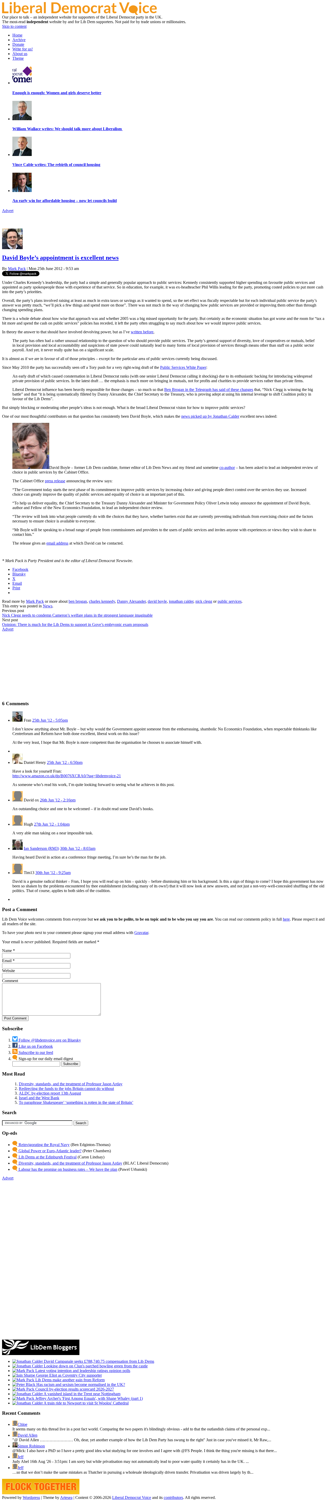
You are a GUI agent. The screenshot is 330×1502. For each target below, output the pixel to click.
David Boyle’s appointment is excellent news (60, 257)
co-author (227, 467)
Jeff (20, 1457)
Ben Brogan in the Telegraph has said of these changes (208, 389)
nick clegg (203, 601)
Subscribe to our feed (35, 1052)
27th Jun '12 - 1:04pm (52, 824)
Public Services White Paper (183, 367)
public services (230, 601)
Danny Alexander (131, 601)
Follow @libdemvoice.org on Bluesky (49, 1040)
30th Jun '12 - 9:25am (53, 872)
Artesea (66, 1497)
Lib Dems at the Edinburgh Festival (47, 1157)
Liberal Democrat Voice (131, 1497)
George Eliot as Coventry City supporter (68, 1375)
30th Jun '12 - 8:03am (77, 848)
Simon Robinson (31, 1446)
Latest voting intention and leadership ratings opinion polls (82, 1370)
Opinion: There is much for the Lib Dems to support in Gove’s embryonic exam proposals (75, 624)
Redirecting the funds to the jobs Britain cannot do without (66, 1088)
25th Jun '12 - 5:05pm (50, 720)
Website (8, 970)
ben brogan (78, 601)
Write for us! (22, 49)
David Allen (27, 1435)
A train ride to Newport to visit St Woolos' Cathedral (86, 1403)
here (286, 919)
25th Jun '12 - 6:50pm (64, 762)
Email (7, 960)
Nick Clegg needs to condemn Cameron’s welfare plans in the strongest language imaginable (77, 615)
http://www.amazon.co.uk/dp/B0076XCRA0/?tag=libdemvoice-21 (66, 776)
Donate (18, 44)
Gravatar (141, 932)
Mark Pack (17, 268)
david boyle (157, 601)
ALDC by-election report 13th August (50, 1093)
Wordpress (31, 1497)
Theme (18, 58)
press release (55, 481)
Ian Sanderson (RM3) (41, 848)
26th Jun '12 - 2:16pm (58, 800)
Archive (19, 40)
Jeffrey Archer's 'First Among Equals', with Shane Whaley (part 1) (88, 1398)
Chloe (22, 1424)
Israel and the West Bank (39, 1098)
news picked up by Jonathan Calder (210, 416)
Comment (10, 981)
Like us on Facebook (35, 1046)
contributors (173, 1497)
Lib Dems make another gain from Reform (69, 1380)
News (47, 606)
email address (57, 543)
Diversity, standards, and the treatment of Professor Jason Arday (70, 1084)
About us (19, 53)
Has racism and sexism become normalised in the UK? (80, 1384)
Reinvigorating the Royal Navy (44, 1144)
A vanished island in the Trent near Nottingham (81, 1394)
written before (142, 332)
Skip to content (14, 26)
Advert (7, 210)
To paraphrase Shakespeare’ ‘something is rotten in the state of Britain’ (76, 1102)
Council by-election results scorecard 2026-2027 (74, 1389)
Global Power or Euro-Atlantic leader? (49, 1151)
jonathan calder (181, 601)
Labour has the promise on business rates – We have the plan (67, 1169)
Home (17, 35)
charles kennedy (102, 601)
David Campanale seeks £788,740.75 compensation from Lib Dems (98, 1361)
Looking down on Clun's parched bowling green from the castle (95, 1366)
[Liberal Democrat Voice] (79, 13)
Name (7, 950)
